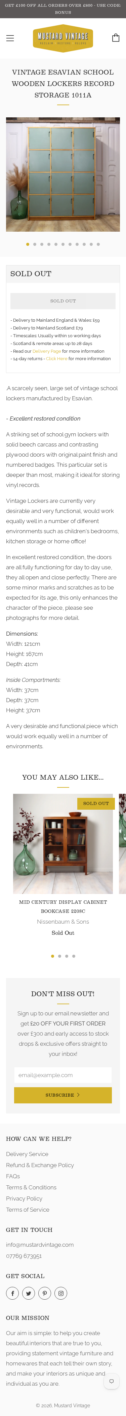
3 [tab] (66, 956)
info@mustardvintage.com (40, 1244)
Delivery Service (27, 1154)
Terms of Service (27, 1209)
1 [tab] (52, 956)
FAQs (13, 1176)
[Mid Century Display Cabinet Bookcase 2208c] (63, 844)
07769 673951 (24, 1255)
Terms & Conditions (31, 1187)
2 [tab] (59, 956)
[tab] (27, 244)
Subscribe (60, 1095)
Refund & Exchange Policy (40, 1165)
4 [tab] (73, 956)
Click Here (57, 358)
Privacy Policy (24, 1198)
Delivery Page (47, 351)
